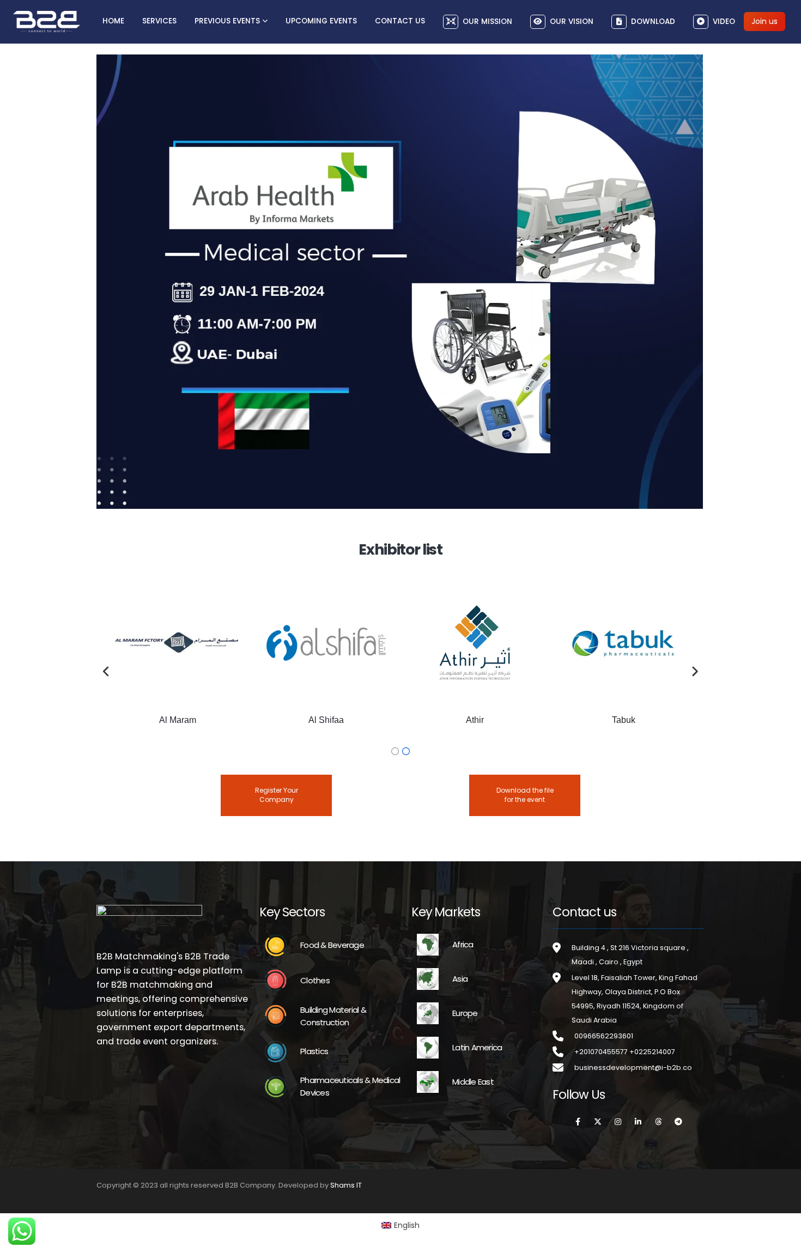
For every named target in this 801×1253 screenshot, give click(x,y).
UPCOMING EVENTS (321, 21)
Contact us (400, 21)
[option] (177, 661)
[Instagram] (618, 1121)
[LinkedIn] (638, 1121)
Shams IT (346, 1185)
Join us (764, 21)
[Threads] (658, 1121)
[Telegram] (678, 1121)
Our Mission (487, 21)
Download (653, 21)
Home (113, 21)
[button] (106, 671)
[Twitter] (597, 1121)
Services (159, 21)
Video (724, 21)
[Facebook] (577, 1121)
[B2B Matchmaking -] (46, 21)
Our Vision (571, 21)
